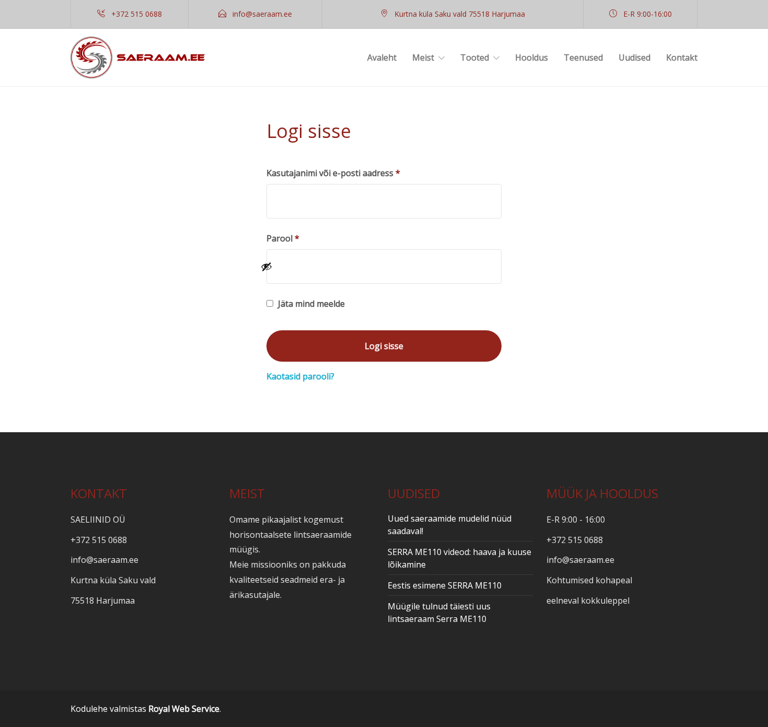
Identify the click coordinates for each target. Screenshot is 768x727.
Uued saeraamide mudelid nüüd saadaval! (449, 525)
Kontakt (681, 57)
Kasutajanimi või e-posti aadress (348, 173)
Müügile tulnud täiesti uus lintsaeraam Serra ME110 (439, 613)
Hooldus (531, 57)
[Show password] (378, 266)
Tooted (474, 57)
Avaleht (382, 57)
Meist (423, 57)
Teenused (583, 57)
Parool (297, 238)
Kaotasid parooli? (300, 376)
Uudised (634, 57)
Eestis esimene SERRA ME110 (445, 585)
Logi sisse (384, 346)
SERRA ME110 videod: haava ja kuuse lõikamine (459, 558)
